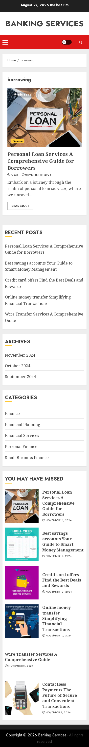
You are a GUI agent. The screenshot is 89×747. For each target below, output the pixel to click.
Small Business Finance (27, 457)
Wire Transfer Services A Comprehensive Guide (31, 656)
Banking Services (44, 23)
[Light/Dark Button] (67, 42)
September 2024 (20, 376)
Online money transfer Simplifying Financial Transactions (56, 618)
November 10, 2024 (59, 635)
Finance (18, 141)
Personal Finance (21, 446)
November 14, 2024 (59, 556)
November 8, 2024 (20, 666)
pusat (15, 175)
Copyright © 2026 (22, 735)
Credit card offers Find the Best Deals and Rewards (61, 580)
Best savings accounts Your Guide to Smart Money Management (38, 266)
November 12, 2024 (59, 592)
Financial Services (22, 435)
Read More (20, 206)
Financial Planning (22, 424)
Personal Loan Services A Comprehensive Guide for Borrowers (40, 161)
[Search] (80, 42)
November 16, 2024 (38, 175)
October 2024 (17, 365)
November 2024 (20, 355)
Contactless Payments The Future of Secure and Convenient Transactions (59, 695)
